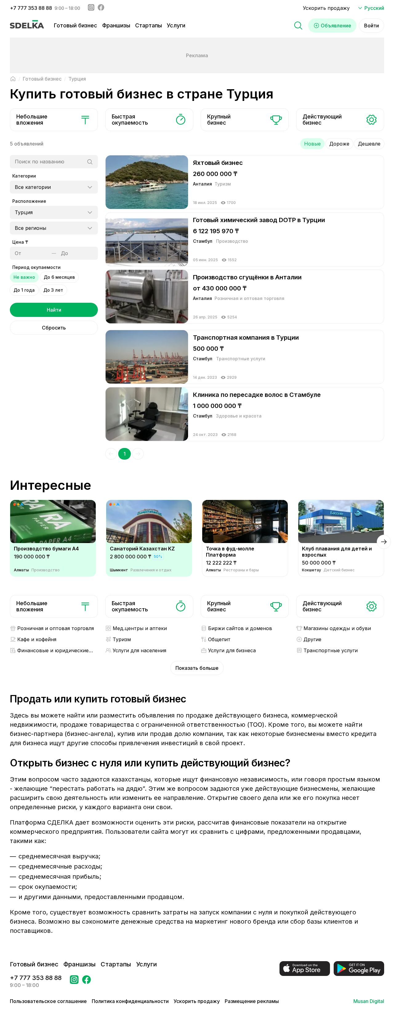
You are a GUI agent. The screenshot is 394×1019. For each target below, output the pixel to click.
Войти (371, 25)
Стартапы (148, 25)
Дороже (339, 144)
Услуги (176, 25)
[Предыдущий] (111, 454)
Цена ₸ (20, 242)
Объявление (336, 25)
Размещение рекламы (252, 1001)
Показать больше (197, 668)
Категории (24, 175)
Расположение (29, 201)
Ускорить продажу (326, 8)
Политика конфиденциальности (130, 1001)
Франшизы (116, 25)
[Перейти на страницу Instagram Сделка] (74, 981)
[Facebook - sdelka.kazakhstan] (101, 8)
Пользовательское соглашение (48, 1001)
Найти (54, 310)
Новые (312, 144)
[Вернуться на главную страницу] (13, 79)
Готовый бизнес (75, 25)
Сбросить (54, 328)
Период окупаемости (36, 267)
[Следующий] (138, 454)
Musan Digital (368, 1001)
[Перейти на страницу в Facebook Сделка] (86, 981)
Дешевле (369, 144)
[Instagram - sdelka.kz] (91, 8)
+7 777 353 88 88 (31, 8)
